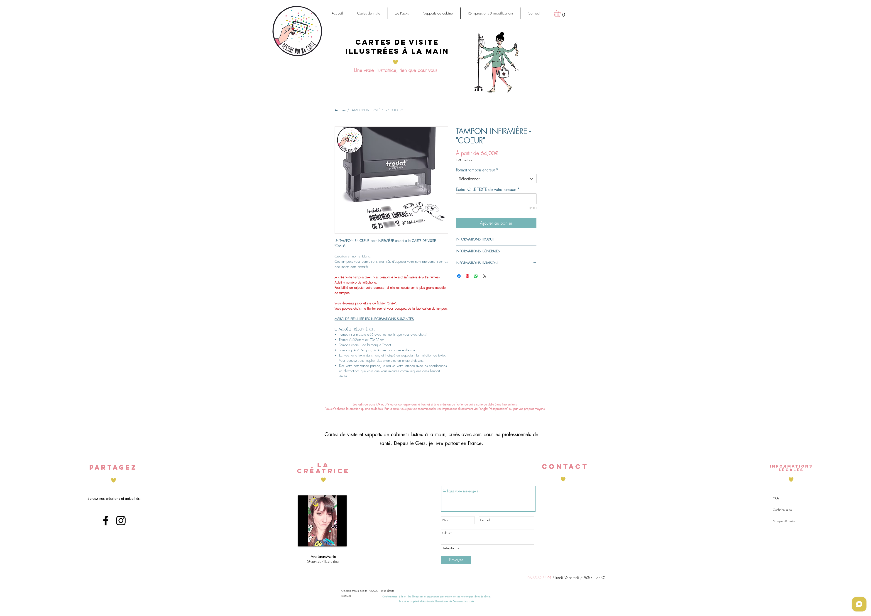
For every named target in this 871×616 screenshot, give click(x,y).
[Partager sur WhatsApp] (476, 276)
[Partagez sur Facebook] (459, 276)
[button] (368, 13)
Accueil (341, 110)
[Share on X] (484, 276)
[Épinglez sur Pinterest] (467, 276)
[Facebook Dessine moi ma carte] (105, 520)
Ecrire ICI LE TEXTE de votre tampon (488, 189)
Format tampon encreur (477, 169)
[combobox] (496, 178)
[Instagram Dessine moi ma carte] (121, 520)
